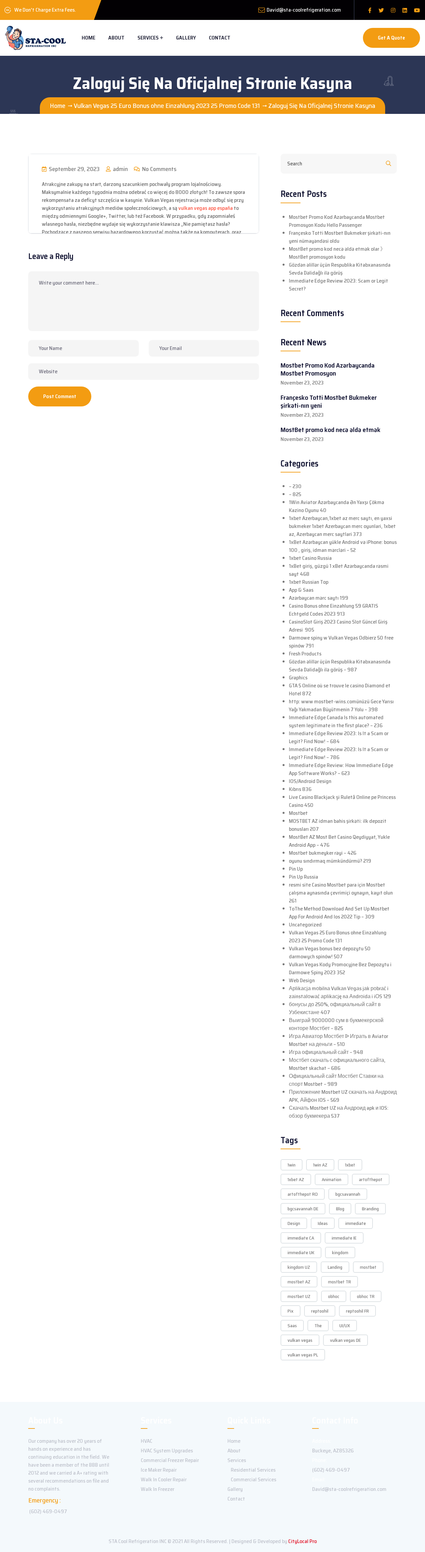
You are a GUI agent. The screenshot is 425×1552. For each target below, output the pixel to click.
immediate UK (301, 1252)
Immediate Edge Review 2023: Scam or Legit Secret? (338, 285)
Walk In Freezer (157, 1489)
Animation (331, 1179)
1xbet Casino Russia (310, 558)
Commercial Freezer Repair (170, 1460)
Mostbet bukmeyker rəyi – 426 (322, 853)
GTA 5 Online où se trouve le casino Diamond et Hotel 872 (339, 689)
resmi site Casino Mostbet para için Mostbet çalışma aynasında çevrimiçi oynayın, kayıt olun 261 (341, 893)
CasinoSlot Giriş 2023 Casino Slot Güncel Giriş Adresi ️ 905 (338, 626)
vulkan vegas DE (345, 1340)
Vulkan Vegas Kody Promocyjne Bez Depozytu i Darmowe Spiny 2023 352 (340, 968)
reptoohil (319, 1311)
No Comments (159, 169)
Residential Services (253, 1470)
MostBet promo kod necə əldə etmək (331, 429)
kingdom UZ (299, 1267)
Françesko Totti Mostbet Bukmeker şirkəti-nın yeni (329, 401)
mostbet (368, 1267)
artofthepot (370, 1179)
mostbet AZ (299, 1281)
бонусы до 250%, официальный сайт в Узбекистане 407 (335, 1008)
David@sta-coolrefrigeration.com (304, 10)
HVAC (146, 1441)
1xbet (350, 1164)
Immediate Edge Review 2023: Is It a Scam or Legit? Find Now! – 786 (338, 753)
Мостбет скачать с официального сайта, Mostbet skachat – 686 (337, 1064)
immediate (355, 1223)
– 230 (295, 486)
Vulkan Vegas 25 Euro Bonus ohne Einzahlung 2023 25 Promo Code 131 (337, 936)
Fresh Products (305, 653)
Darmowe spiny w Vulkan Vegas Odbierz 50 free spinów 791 (341, 642)
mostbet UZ (299, 1296)
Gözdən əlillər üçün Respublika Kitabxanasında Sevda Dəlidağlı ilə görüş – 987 (339, 665)
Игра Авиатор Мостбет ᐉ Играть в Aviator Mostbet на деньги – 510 (338, 1040)
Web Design (302, 980)
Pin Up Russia (303, 877)
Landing (335, 1267)
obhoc (333, 1296)
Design (294, 1223)
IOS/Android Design (310, 781)
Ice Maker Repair (159, 1470)
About (116, 38)
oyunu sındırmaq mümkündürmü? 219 (330, 861)
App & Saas (301, 590)
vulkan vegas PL (303, 1354)
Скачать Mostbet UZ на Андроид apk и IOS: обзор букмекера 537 (338, 1112)
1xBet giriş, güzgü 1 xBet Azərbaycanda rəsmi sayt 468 (338, 570)
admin (120, 169)
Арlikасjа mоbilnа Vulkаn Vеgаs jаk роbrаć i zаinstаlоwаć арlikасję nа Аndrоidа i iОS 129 (340, 992)
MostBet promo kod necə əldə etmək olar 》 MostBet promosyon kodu (337, 253)
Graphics (298, 677)
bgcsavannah (347, 1194)
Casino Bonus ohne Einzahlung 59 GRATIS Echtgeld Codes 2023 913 (333, 610)
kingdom (340, 1252)
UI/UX (344, 1325)
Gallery (186, 38)
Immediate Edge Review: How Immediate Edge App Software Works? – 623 (341, 769)
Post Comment (59, 396)
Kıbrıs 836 (300, 789)
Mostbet (298, 813)
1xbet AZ (296, 1179)
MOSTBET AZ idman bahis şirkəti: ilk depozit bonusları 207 (337, 825)
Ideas (323, 1223)
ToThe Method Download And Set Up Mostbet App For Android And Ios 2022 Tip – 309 (339, 913)
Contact (219, 38)
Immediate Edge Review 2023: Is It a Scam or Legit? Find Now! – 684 (338, 737)
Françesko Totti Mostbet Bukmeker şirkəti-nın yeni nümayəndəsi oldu (339, 237)
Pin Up (296, 869)
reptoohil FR (357, 1311)
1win (292, 1164)
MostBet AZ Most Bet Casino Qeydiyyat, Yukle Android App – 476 (339, 841)
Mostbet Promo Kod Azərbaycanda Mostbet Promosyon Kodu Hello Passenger (337, 221)
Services (148, 38)
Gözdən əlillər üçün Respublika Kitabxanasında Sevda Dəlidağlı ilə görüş (339, 269)
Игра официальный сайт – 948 (326, 1052)
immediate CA (301, 1238)
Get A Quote (391, 38)
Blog (340, 1208)
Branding (370, 1208)
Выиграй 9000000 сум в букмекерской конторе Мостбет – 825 (336, 1024)
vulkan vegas (300, 1340)
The (318, 1325)
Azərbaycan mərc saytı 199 (318, 598)
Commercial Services (253, 1479)
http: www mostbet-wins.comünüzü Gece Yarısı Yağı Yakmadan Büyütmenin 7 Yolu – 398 (341, 705)
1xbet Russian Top (308, 582)
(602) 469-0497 (48, 1511)
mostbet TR (339, 1281)
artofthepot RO (303, 1194)
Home (88, 38)
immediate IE (344, 1238)
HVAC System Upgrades (167, 1450)
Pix (291, 1311)
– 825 (295, 494)
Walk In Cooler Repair (164, 1479)
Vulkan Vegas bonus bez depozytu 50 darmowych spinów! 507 (330, 952)
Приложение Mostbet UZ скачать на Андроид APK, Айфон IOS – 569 (343, 1096)
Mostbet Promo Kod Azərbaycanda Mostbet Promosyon (328, 369)
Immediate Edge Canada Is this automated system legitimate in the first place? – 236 (336, 721)
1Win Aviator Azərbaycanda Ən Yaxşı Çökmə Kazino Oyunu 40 (336, 506)
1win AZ (320, 1164)
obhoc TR (366, 1296)
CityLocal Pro (302, 1541)
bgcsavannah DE (303, 1208)
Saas (292, 1325)
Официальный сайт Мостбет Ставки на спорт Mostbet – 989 (336, 1080)
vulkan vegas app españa (205, 208)
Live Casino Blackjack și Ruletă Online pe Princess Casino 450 (342, 801)
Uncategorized (305, 924)
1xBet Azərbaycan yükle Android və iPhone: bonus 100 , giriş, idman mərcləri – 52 (343, 546)
